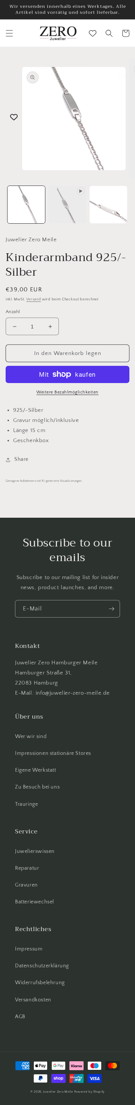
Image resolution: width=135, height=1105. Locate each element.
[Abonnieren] (111, 609)
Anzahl (13, 311)
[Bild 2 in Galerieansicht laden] (108, 204)
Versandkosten (33, 1000)
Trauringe (26, 804)
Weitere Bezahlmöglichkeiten (67, 392)
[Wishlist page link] (92, 33)
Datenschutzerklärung (42, 966)
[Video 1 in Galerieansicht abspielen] (67, 204)
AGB (20, 1017)
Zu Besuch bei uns (37, 787)
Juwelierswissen (35, 851)
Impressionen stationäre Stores (53, 753)
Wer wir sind (30, 737)
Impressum (28, 949)
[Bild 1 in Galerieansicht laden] (26, 204)
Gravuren (26, 885)
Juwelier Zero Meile (58, 1091)
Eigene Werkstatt (35, 770)
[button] (9, 33)
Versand (33, 299)
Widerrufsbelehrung (40, 983)
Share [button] (21, 459)
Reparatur (27, 868)
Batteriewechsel (34, 902)
